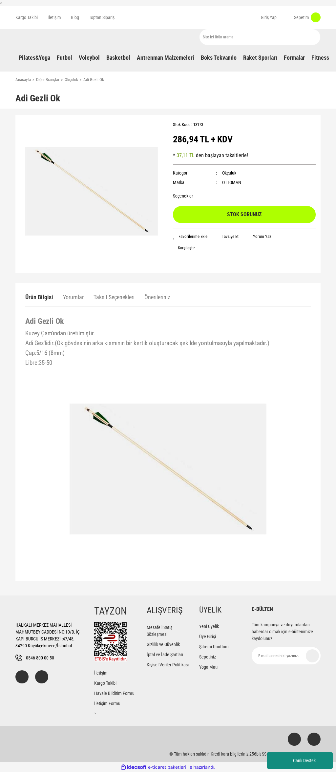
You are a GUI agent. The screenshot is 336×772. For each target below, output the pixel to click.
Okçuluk (229, 173)
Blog (75, 17)
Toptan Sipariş (102, 17)
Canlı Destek (304, 760)
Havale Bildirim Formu (114, 693)
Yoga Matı (208, 667)
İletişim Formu (107, 703)
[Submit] (312, 655)
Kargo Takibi (26, 17)
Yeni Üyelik (209, 626)
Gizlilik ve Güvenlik (163, 644)
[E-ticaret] (167, 767)
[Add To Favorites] (190, 236)
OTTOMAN (231, 182)
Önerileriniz (157, 297)
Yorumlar (73, 297)
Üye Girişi (207, 636)
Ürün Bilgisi (39, 297)
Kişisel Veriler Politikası (168, 664)
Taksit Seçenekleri (114, 297)
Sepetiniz (207, 656)
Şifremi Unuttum (214, 646)
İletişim (54, 17)
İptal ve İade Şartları (165, 654)
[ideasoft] (133, 767)
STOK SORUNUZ (244, 214)
